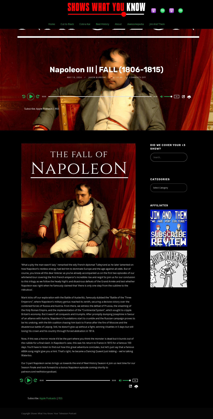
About (118, 24)
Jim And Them (157, 24)
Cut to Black (67, 24)
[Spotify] (164, 10)
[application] (100, 96)
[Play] (31, 96)
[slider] (168, 98)
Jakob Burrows (97, 77)
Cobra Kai (85, 24)
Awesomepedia (135, 24)
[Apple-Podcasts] (155, 10)
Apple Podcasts (44, 108)
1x (177, 96)
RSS (57, 108)
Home (51, 24)
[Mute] (161, 96)
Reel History (102, 24)
